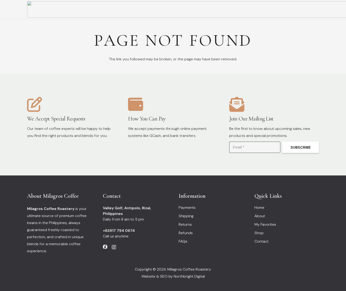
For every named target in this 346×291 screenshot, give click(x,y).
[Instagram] (114, 247)
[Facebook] (105, 247)
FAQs (183, 241)
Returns (185, 224)
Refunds (186, 232)
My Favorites (265, 224)
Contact (261, 241)
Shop (259, 232)
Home (259, 207)
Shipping (186, 215)
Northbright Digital (189, 276)
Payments (187, 207)
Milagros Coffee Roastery (189, 269)
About (259, 215)
